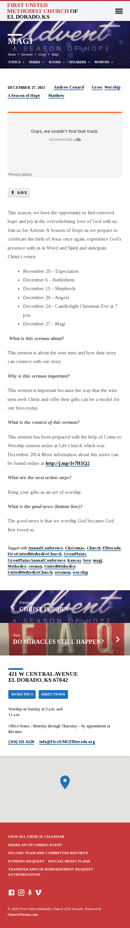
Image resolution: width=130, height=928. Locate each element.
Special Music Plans (69, 861)
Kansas (74, 560)
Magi (55, 54)
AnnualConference (45, 548)
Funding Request (26, 861)
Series (35, 62)
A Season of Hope (24, 95)
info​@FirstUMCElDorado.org (67, 741)
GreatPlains (75, 554)
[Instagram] (21, 892)
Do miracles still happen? (58, 642)
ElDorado (112, 548)
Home (12, 54)
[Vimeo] (38, 892)
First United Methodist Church (42, 11)
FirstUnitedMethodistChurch (35, 554)
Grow (42, 54)
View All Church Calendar (36, 836)
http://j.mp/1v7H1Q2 (67, 463)
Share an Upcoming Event (35, 845)
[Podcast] (30, 893)
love (87, 560)
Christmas (75, 548)
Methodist (17, 566)
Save (21, 192)
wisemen (63, 572)
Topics (15, 62)
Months (102, 62)
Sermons (27, 54)
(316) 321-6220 (21, 741)
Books (55, 62)
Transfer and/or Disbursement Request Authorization (50, 871)
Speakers (78, 62)
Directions (53, 694)
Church (94, 548)
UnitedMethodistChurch (30, 572)
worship (80, 572)
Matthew (56, 95)
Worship (112, 87)
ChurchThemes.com (23, 914)
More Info (22, 694)
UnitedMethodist (59, 566)
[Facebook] (11, 892)
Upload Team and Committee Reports (48, 853)
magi (97, 560)
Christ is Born (43, 609)
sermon (35, 566)
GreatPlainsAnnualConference (36, 560)
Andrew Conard (69, 87)
